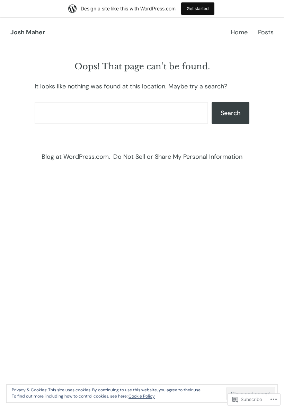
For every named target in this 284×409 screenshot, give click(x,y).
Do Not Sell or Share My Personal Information (177, 157)
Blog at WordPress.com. (76, 157)
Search (230, 113)
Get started (198, 8)
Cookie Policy (141, 396)
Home (239, 32)
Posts (266, 32)
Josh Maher (27, 32)
